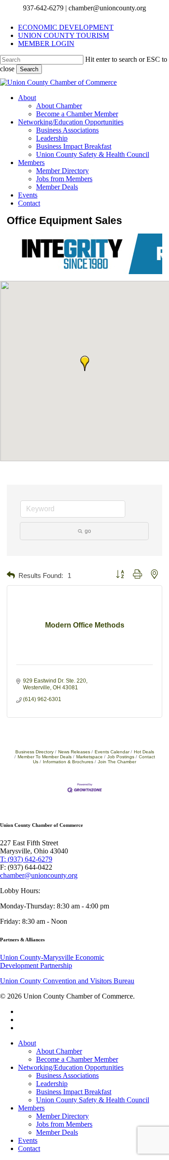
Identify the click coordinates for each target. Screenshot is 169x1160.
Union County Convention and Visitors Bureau (67, 981)
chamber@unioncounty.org (39, 875)
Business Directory (34, 751)
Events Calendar (112, 751)
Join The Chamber (117, 761)
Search (29, 69)
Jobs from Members (64, 1124)
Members (31, 1108)
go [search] (88, 531)
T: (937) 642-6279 (26, 859)
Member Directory (62, 1116)
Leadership (52, 1083)
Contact (29, 1148)
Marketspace (89, 756)
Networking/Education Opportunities (70, 1067)
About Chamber (59, 1051)
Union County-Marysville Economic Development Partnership (52, 961)
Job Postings (120, 756)
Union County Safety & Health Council (92, 1100)
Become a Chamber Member (77, 1059)
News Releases (74, 751)
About (27, 1043)
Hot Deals (144, 751)
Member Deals (57, 1132)
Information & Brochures (68, 761)
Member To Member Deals (45, 756)
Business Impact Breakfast (73, 1092)
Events (27, 1140)
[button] (85, 363)
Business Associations (67, 1075)
